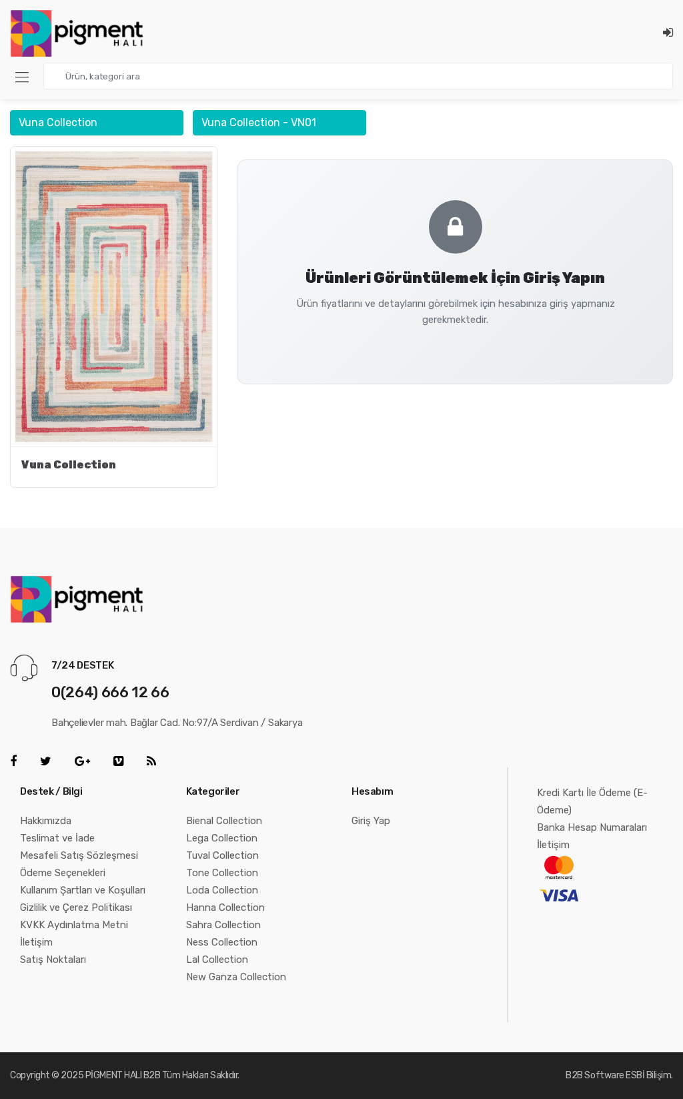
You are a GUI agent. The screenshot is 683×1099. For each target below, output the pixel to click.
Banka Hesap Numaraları (592, 827)
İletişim (36, 942)
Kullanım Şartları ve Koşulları (82, 890)
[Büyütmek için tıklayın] (114, 296)
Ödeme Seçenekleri (62, 873)
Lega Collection (221, 838)
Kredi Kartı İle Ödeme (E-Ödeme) (592, 801)
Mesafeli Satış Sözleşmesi (79, 855)
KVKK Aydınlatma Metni (74, 925)
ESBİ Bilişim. (649, 1075)
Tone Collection (222, 873)
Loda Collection (222, 890)
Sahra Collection (223, 925)
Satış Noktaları (53, 960)
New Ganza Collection (236, 977)
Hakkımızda (45, 821)
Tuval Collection (222, 855)
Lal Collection (217, 960)
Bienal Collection (224, 821)
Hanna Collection (225, 907)
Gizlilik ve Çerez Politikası (76, 907)
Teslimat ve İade (57, 838)
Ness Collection (221, 942)
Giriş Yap (371, 821)
